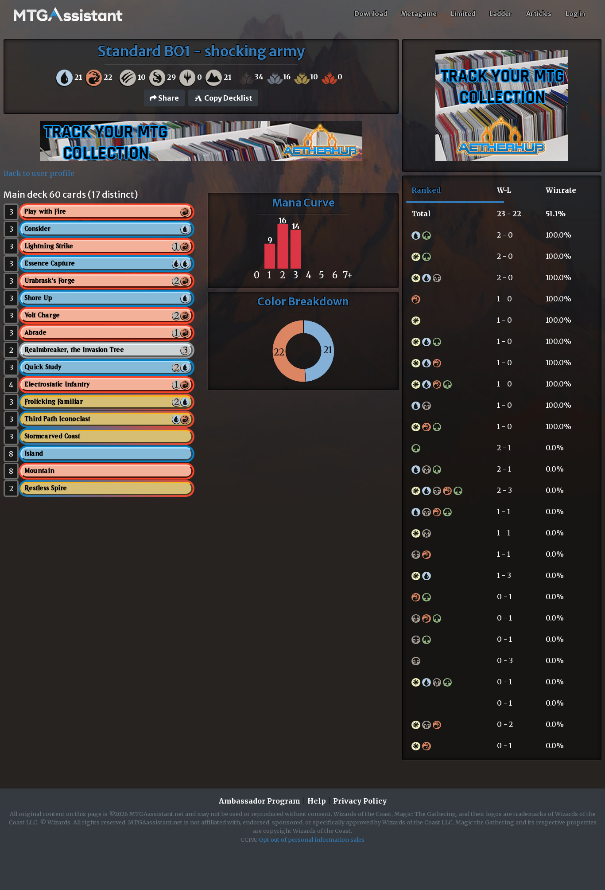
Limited (463, 14)
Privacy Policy (360, 800)
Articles (538, 14)
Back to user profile (39, 173)
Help (316, 800)
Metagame (419, 14)
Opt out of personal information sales (312, 839)
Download (370, 14)
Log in (575, 14)
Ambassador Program (259, 800)
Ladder (500, 14)
